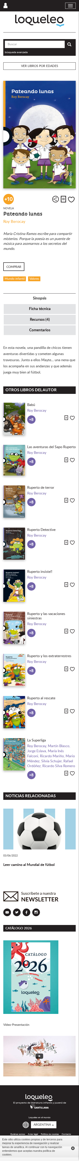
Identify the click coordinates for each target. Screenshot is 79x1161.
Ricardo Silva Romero (58, 766)
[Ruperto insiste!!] (14, 586)
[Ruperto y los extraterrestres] (14, 670)
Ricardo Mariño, (53, 756)
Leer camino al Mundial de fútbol (29, 865)
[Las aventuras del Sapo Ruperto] (14, 460)
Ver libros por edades (39, 66)
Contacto (66, 1134)
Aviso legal (33, 1134)
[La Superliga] (14, 754)
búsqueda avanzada (16, 52)
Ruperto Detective (41, 530)
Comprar (13, 267)
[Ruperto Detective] (14, 544)
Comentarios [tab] (39, 330)
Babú (31, 405)
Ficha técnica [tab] (40, 309)
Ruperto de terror (40, 487)
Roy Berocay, (37, 746)
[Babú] (14, 419)
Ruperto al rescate (41, 698)
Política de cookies (50, 1134)
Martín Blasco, (59, 746)
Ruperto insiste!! (39, 571)
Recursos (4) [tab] (40, 319)
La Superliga (36, 740)
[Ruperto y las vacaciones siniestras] (14, 628)
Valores (34, 278)
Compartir (55, 199)
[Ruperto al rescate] (14, 712)
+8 (31, 419)
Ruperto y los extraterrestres (49, 656)
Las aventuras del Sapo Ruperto (51, 447)
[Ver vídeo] (39, 1056)
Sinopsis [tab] (39, 298)
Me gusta (71, 199)
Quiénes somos (17, 1134)
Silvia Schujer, (52, 761)
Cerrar (73, 1148)
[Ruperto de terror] (14, 501)
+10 (8, 199)
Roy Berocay (14, 222)
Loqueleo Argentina (39, 21)
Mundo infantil (15, 278)
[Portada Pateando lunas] (39, 134)
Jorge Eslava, (37, 751)
